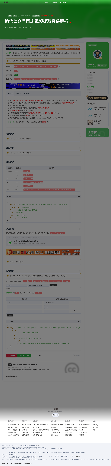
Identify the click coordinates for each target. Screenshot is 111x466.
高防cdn (23, 456)
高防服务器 (29, 456)
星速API (68, 456)
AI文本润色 (36, 427)
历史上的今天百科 (13, 425)
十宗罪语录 (54, 427)
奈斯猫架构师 (12, 457)
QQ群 (3, 463)
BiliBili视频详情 (37, 432)
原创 (10, 15)
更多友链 (78, 456)
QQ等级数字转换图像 (71, 430)
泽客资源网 (39, 456)
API (9, 449)
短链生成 (30, 449)
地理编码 (81, 435)
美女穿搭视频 (68, 435)
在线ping (46, 449)
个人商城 (95, 427)
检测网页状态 (12, 432)
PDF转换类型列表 (13, 435)
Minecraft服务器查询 (14, 430)
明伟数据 (50, 456)
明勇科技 (56, 456)
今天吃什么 (82, 430)
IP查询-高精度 (83, 427)
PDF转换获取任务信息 (71, 427)
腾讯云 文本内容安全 (85, 425)
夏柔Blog (95, 425)
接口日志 (37, 445)
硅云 (19, 456)
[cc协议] (28, 463)
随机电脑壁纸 (55, 430)
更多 (94, 430)
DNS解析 (13, 449)
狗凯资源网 (33, 457)
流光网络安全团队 (12, 454)
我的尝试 (24, 430)
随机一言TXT (55, 435)
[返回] (5, 2)
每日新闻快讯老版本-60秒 (40, 425)
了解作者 (55, 415)
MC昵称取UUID (26, 425)
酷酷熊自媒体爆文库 (24, 457)
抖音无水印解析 (12, 427)
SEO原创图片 (68, 432)
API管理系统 (62, 456)
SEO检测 (40, 449)
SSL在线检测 (59, 449)
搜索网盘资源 (25, 435)
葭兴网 (17, 457)
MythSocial (39, 457)
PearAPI (45, 456)
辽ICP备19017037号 (17, 463)
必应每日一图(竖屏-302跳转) (41, 430)
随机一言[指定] (26, 432)
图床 (21, 449)
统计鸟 (34, 456)
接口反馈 (36, 16)
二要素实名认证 (37, 435)
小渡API (73, 456)
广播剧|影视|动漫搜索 (57, 425)
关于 (8, 463)
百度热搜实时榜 (55, 432)
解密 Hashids (25, 427)
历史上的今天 (83, 432)
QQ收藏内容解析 (69, 425)
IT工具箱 (35, 449)
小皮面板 (15, 456)
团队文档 (25, 449)
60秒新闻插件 (52, 449)
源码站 (17, 449)
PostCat (10, 456)
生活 (14, 15)
